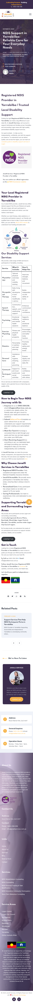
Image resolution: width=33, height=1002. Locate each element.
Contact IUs (16, 699)
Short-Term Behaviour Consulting (13, 894)
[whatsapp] (16, 596)
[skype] (25, 596)
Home (5, 52)
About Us (5, 849)
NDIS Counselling (8, 882)
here (26, 459)
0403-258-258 (17, 6)
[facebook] (8, 596)
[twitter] (12, 596)
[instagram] (19, 999)
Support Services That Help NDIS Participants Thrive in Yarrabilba (15, 622)
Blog (3, 856)
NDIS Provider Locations (18, 52)
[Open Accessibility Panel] (29, 502)
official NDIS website (21, 222)
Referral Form (15, 419)
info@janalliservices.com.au (17, 733)
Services (5, 852)
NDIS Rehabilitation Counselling (13, 879)
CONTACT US (8, 393)
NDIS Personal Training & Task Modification (12, 887)
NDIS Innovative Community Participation (16, 891)
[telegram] (20, 596)
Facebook (22, 566)
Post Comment (10, 66)
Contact (4, 862)
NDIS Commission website (17, 182)
